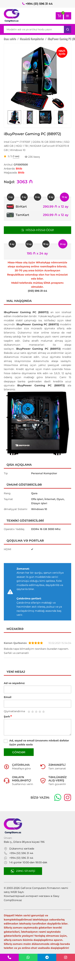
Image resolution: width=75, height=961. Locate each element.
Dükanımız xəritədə (21, 848)
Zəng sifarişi (25, 871)
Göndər (18, 752)
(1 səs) (16, 156)
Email (7, 697)
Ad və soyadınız (14, 683)
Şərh (8, 717)
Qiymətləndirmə (14, 711)
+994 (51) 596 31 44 (39, 3)
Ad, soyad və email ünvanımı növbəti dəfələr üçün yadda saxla (39, 742)
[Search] (67, 29)
